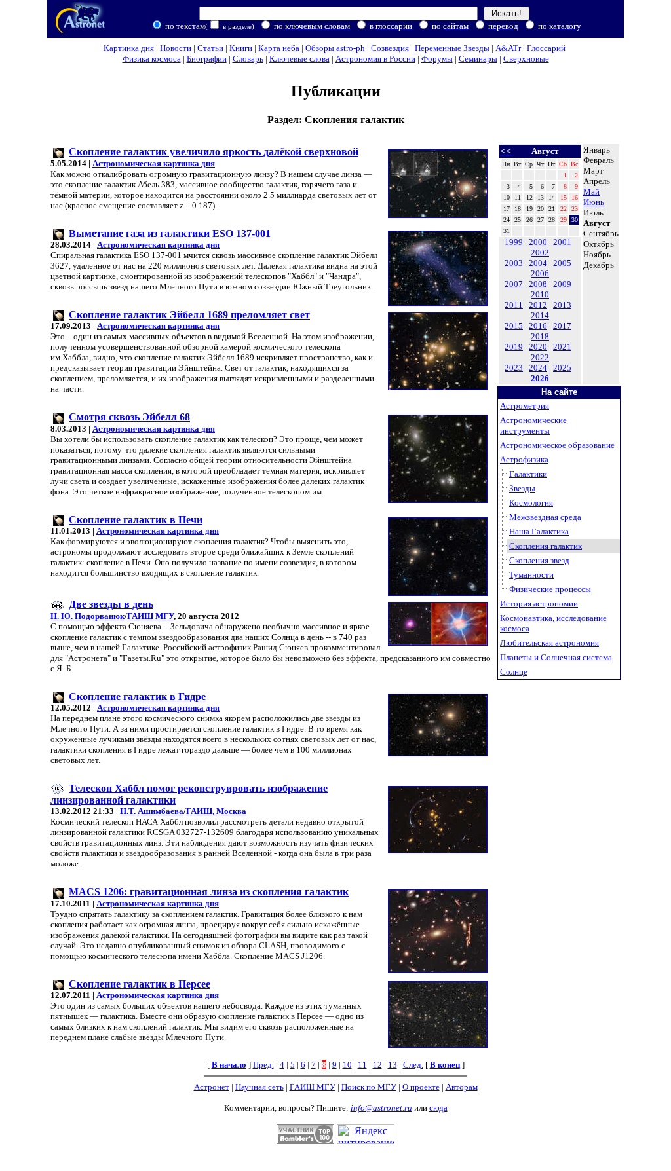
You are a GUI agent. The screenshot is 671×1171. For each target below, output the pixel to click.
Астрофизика (524, 459)
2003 (514, 263)
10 (347, 1064)
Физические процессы (550, 589)
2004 (538, 263)
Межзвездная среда (545, 517)
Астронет (211, 1087)
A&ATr (508, 48)
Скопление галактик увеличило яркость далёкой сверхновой (213, 151)
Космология (531, 503)
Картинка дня (129, 48)
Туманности (531, 575)
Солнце (513, 672)
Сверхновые (526, 59)
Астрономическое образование (557, 445)
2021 (562, 347)
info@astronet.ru (381, 1108)
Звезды (522, 488)
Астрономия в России (375, 59)
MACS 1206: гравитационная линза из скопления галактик (209, 891)
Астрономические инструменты (533, 425)
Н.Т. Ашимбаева (151, 811)
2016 (538, 326)
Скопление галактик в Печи (135, 519)
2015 (514, 326)
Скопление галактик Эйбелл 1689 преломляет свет (189, 314)
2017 (562, 326)
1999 (514, 242)
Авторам (462, 1087)
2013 (562, 305)
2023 (514, 368)
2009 (562, 284)
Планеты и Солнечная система (556, 657)
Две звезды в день (111, 604)
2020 (538, 347)
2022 (540, 357)
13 (392, 1064)
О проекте (421, 1087)
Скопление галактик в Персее (139, 984)
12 (377, 1064)
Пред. (263, 1064)
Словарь (248, 59)
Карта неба (278, 48)
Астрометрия (524, 406)
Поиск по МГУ (368, 1087)
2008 (538, 284)
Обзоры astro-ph (335, 48)
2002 (540, 252)
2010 (540, 294)
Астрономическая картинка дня (153, 163)
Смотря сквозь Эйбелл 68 (129, 416)
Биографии (207, 59)
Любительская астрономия (549, 643)
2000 (538, 242)
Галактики (528, 474)
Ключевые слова (299, 59)
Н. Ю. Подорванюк (87, 616)
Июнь (593, 202)
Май (591, 191)
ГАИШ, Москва (216, 811)
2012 (538, 305)
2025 (562, 368)
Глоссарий (546, 48)
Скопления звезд (539, 560)
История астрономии (539, 603)
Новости (175, 48)
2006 (540, 273)
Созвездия (390, 48)
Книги (240, 48)
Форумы (437, 59)
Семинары (478, 59)
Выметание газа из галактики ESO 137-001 (170, 233)
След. (413, 1064)
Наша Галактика (539, 531)
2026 (540, 378)
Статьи (210, 48)
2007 (514, 284)
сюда (438, 1108)
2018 (540, 336)
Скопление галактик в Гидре (137, 696)
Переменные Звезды (452, 48)
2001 (562, 242)
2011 (514, 305)
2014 (540, 315)
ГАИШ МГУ (150, 616)
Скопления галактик (545, 546)
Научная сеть (259, 1087)
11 (362, 1064)
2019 (514, 347)
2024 (538, 368)
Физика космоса (152, 59)
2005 (562, 263)
